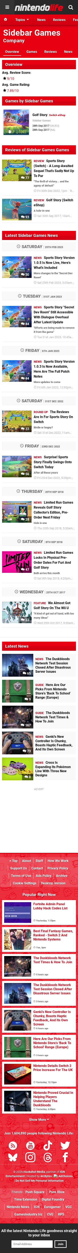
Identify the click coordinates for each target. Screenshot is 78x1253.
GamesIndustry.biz (28, 1214)
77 (27, 178)
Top (14, 861)
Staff (39, 861)
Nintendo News (18, 1207)
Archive (61, 876)
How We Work (58, 861)
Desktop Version (53, 883)
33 (27, 429)
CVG (50, 1214)
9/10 (10, 79)
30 (27, 275)
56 (27, 474)
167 (27, 725)
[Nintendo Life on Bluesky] (13, 1158)
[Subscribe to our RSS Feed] (13, 1146)
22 (27, 620)
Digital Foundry (53, 1199)
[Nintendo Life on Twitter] (65, 1146)
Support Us (18, 868)
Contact (37, 868)
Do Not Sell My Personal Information (40, 1181)
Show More (38, 1120)
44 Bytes (46, 1176)
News (68, 52)
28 (27, 519)
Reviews (50, 52)
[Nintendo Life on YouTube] (30, 1146)
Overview (12, 52)
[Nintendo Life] (39, 7)
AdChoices (65, 1176)
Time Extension (25, 1199)
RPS (61, 1214)
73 (28, 751)
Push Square (35, 1192)
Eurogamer (52, 1207)
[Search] (70, 7)
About (26, 861)
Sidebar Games (32, 33)
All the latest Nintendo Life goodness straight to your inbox (39, 1233)
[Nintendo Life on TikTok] (48, 1146)
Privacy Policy (57, 868)
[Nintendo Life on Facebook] (65, 1158)
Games (31, 52)
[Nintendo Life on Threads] (48, 1158)
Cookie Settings (24, 883)
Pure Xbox (56, 1192)
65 (28, 673)
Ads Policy (43, 876)
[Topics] (7, 7)
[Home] (5, 20)
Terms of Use (21, 876)
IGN (37, 1207)
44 (27, 324)
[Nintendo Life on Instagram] (30, 1158)
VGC (68, 1207)
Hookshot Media (34, 1172)
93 (27, 217)
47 (27, 570)
